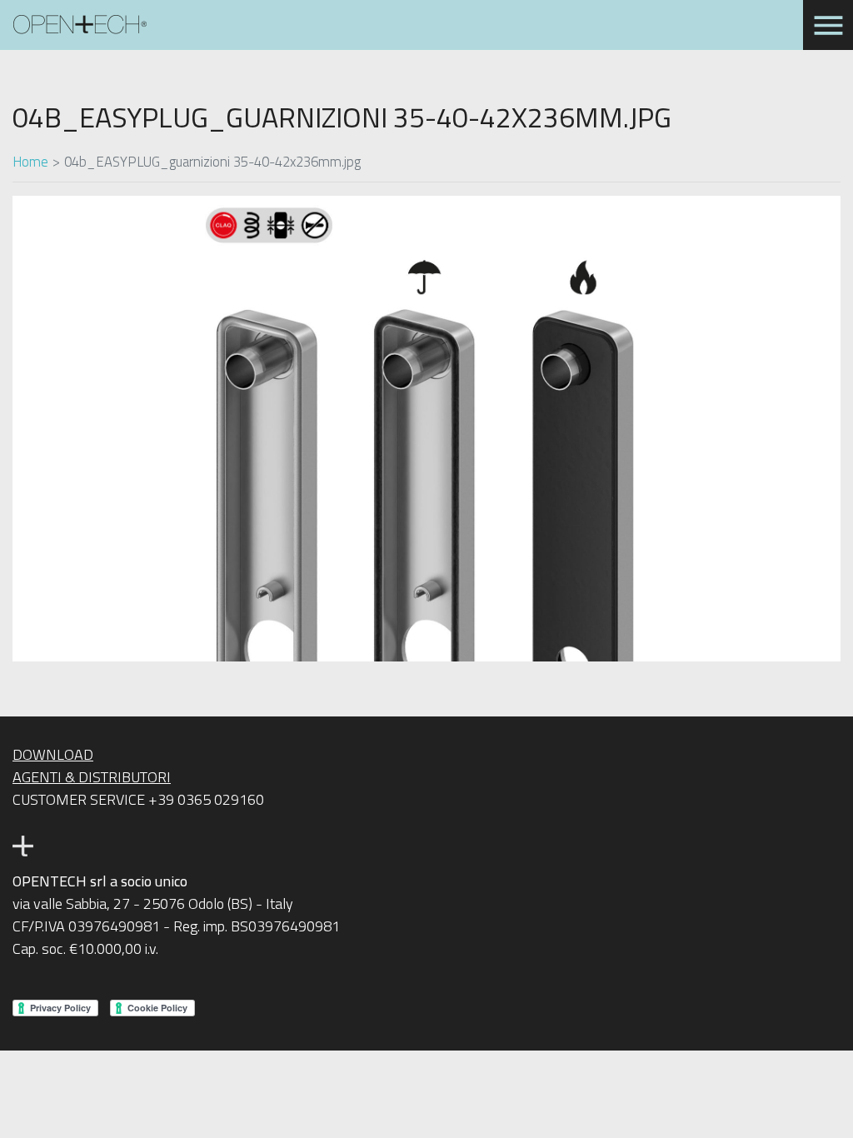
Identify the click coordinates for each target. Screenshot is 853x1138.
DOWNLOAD (52, 754)
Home (30, 161)
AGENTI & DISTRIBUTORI (91, 777)
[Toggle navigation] (828, 25)
